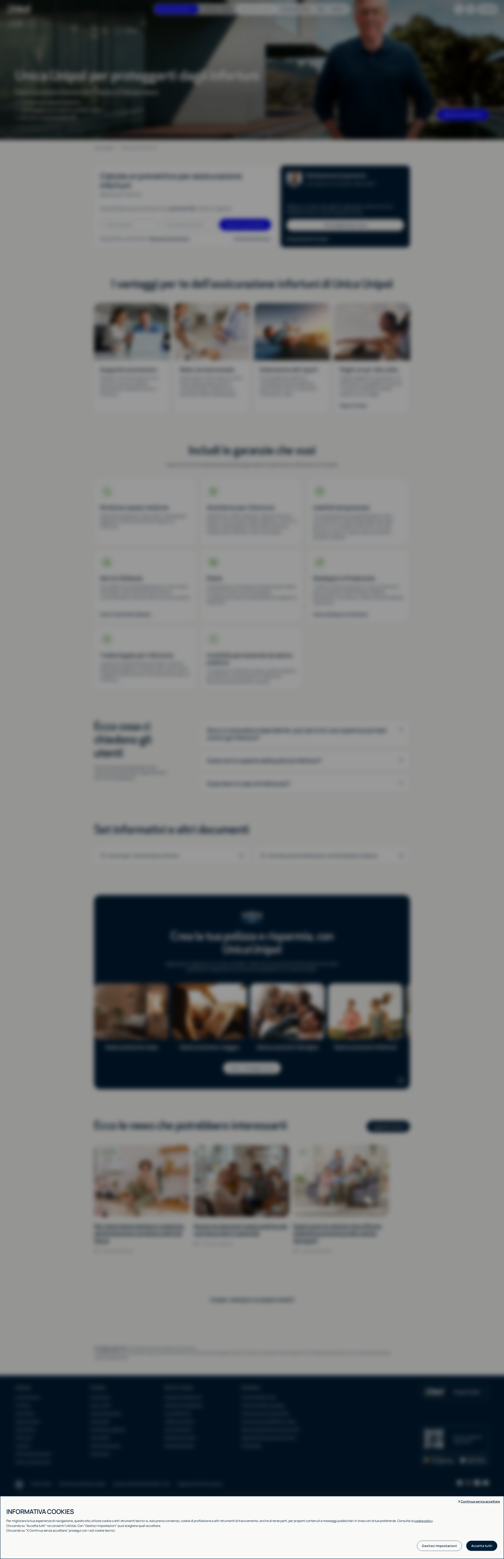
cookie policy (423, 1521)
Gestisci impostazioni (439, 1546)
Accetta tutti (481, 1546)
